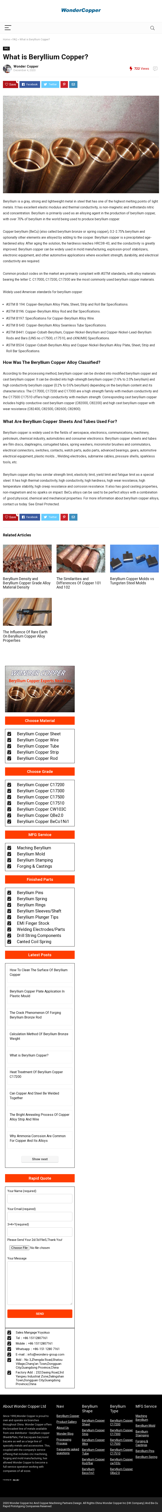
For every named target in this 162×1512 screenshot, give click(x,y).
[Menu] (8, 28)
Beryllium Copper (68, 1416)
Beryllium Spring (146, 1457)
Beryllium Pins (145, 1451)
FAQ (14, 39)
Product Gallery (67, 1422)
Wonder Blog (65, 1433)
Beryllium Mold (145, 1425)
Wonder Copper (26, 66)
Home (6, 39)
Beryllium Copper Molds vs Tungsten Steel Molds (132, 581)
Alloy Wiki (16, 1480)
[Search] (152, 28)
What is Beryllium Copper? (29, 1055)
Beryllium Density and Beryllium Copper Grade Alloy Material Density (26, 583)
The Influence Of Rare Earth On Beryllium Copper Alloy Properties (25, 636)
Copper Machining (50, 1503)
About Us (63, 1427)
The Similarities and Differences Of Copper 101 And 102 (79, 583)
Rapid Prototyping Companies (21, 1506)
